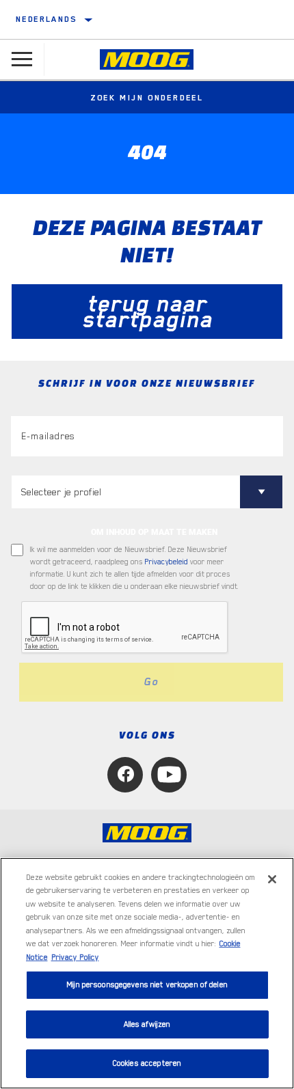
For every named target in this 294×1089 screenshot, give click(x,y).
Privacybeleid (166, 561)
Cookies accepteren (147, 1063)
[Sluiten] (272, 879)
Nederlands (46, 19)
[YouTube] (169, 774)
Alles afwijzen (147, 1024)
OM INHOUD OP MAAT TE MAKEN (154, 532)
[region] (147, 973)
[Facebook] (125, 774)
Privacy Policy (75, 957)
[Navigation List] (22, 59)
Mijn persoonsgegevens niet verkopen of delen (147, 984)
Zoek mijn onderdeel (147, 97)
